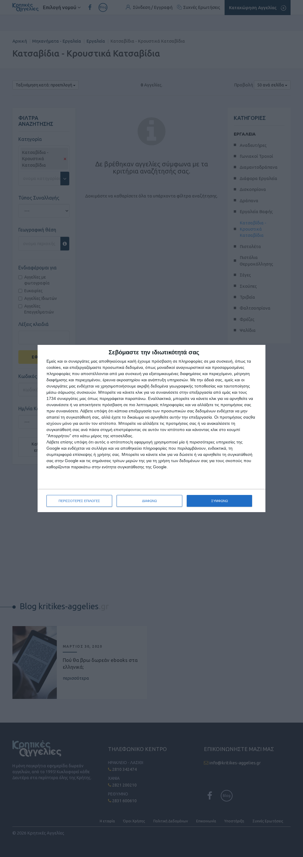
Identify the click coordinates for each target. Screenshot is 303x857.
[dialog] (151, 428)
